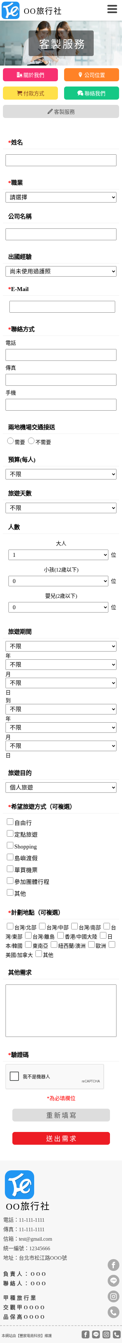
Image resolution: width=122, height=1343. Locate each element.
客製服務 (64, 112)
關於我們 (33, 75)
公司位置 (94, 75)
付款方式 (33, 93)
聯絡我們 (94, 93)
